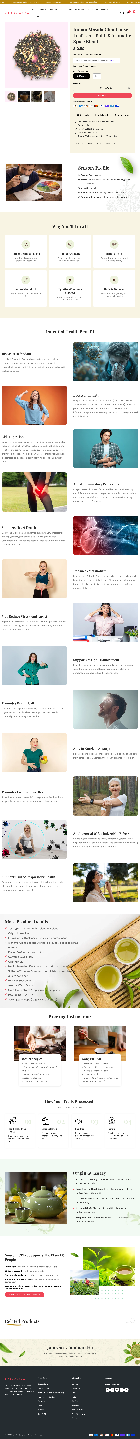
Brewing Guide (122, 115)
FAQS (74, 1397)
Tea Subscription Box (46, 1397)
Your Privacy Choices (80, 1414)
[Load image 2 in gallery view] (24, 96)
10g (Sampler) (81, 76)
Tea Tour (95, 9)
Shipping (77, 54)
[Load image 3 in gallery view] (36, 96)
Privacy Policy (77, 1410)
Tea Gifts (68, 9)
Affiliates (75, 1405)
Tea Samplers (43, 1388)
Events (37, 17)
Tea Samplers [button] (54, 9)
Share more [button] (110, 143)
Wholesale (76, 1388)
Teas (40, 1405)
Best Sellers (43, 1384)
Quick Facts (83, 115)
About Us (104, 9)
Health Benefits (102, 115)
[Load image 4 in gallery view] (49, 96)
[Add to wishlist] (129, 88)
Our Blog (75, 1401)
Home (34, 9)
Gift (73, 1393)
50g (97, 76)
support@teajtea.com (114, 1384)
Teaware (41, 1401)
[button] (120, 13)
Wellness (41, 1410)
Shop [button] (42, 9)
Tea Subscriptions (81, 9)
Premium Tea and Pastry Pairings (51, 1393)
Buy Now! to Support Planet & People (23, 1295)
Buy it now (102, 96)
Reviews (75, 1384)
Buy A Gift (42, 1414)
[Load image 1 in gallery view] (11, 96)
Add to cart (108, 88)
